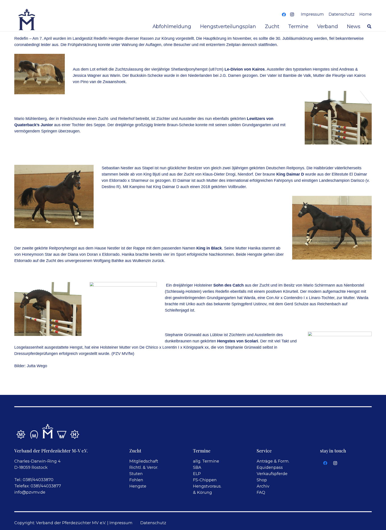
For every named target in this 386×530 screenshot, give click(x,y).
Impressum (120, 522)
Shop (262, 480)
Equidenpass (270, 467)
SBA (197, 467)
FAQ (261, 492)
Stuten (136, 473)
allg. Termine (206, 461)
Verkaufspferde (272, 473)
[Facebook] (284, 14)
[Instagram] (292, 14)
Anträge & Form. (273, 461)
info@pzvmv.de (29, 492)
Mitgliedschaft (143, 461)
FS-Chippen (205, 480)
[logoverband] (27, 20)
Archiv (263, 486)
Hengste (137, 486)
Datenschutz (153, 522)
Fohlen (136, 480)
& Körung (202, 492)
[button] (369, 26)
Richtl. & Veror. (143, 467)
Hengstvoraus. (207, 486)
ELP (197, 473)
